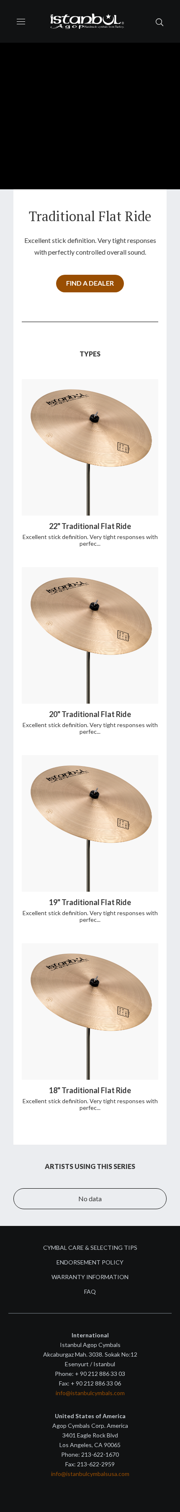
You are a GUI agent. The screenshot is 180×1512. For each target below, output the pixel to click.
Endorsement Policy (90, 1262)
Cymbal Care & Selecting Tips (90, 1247)
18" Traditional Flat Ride (90, 1090)
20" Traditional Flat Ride (90, 714)
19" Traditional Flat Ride (90, 902)
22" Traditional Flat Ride (90, 526)
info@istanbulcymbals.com (90, 1392)
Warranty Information (90, 1276)
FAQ (90, 1291)
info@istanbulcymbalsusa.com (90, 1473)
